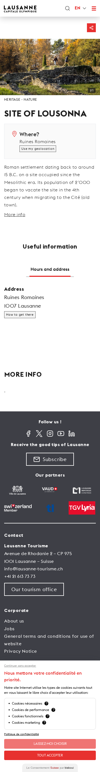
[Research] (67, 8)
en (77, 8)
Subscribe (55, 459)
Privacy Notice (20, 651)
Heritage (12, 99)
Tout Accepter (50, 755)
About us (14, 621)
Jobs (9, 628)
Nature (30, 99)
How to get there (20, 315)
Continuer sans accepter (20, 665)
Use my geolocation (37, 149)
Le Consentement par (50, 767)
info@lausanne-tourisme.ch (33, 568)
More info (14, 214)
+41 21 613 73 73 (19, 576)
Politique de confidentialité (21, 734)
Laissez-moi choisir (50, 743)
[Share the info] (91, 27)
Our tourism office (34, 589)
